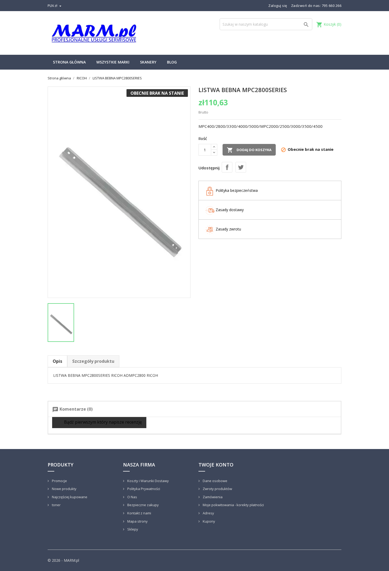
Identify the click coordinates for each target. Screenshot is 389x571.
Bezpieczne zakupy (142, 504)
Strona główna (69, 62)
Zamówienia (212, 497)
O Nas (131, 497)
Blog (172, 62)
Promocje (59, 480)
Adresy (208, 513)
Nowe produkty (63, 488)
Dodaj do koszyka (249, 150)
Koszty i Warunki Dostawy (147, 480)
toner (56, 504)
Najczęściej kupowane (69, 497)
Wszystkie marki (112, 62)
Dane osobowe (214, 480)
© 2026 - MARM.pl (63, 560)
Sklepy (132, 529)
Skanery (148, 62)
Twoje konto (215, 464)
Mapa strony (137, 521)
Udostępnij (227, 167)
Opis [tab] (57, 361)
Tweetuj (241, 167)
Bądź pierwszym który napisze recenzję (102, 422)
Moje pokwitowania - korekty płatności (233, 504)
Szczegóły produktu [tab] (93, 361)
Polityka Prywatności (143, 488)
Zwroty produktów (217, 488)
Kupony (208, 521)
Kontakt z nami (138, 513)
